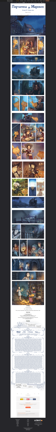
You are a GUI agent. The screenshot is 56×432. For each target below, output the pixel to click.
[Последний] (38, 14)
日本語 (26, 2)
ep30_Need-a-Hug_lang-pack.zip (30, 404)
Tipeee (28, 424)
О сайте (17, 425)
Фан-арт (17, 421)
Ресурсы (18, 422)
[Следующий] (34, 14)
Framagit (28, 419)
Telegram (38, 425)
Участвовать (17, 423)
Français (29, 2)
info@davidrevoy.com (39, 422)
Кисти (28, 421)
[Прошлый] (21, 14)
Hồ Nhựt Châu (29, 12)
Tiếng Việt (39, 2)
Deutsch (31, 2)
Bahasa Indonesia (35, 2)
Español (16, 2)
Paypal (28, 425)
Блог (17, 424)
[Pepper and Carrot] (10, 1)
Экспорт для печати (28, 405)
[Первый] (17, 14)
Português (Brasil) (20, 2)
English (12, 2)
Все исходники (28, 407)
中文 (14, 2)
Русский (24, 2)
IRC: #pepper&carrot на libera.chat (38, 424)
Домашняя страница (17, 419)
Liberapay (28, 423)
